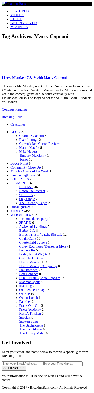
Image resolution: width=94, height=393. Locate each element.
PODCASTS (19, 179)
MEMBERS (19, 27)
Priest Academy (30, 309)
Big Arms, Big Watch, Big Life (40, 234)
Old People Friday (32, 290)
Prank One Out (29, 305)
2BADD (25, 222)
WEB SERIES (20, 215)
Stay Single (27, 199)
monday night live (22, 175)
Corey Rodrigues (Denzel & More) (43, 246)
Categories (17, 124)
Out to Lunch (28, 298)
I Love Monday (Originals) (38, 266)
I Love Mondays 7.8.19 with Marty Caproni (34, 77)
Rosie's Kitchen (30, 313)
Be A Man (26, 187)
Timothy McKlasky (32, 155)
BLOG (15, 132)
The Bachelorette (31, 325)
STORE (16, 19)
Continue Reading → (16, 109)
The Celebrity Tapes (33, 203)
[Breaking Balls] (14, 3)
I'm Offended (28, 270)
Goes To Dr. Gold (31, 258)
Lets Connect (28, 274)
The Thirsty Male (31, 333)
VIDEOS (17, 15)
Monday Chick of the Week (29, 171)
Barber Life (27, 230)
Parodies (25, 301)
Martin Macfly (29, 147)
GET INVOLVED (23, 23)
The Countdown (30, 329)
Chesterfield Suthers (33, 242)
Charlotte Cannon (31, 136)
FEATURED (19, 11)
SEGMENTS (19, 183)
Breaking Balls (12, 117)
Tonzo (23, 159)
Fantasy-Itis (27, 250)
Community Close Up (25, 167)
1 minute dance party (33, 219)
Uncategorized (20, 207)
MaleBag (25, 286)
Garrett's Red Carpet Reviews (39, 143)
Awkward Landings (33, 226)
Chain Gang (27, 238)
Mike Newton (28, 151)
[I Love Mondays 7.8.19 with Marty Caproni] (22, 70)
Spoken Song (28, 321)
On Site (24, 294)
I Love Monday (30, 262)
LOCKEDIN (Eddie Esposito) (40, 278)
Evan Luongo (28, 140)
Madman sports (29, 282)
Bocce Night (19, 163)
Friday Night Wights (33, 254)
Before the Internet (32, 191)
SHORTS (26, 195)
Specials (25, 317)
